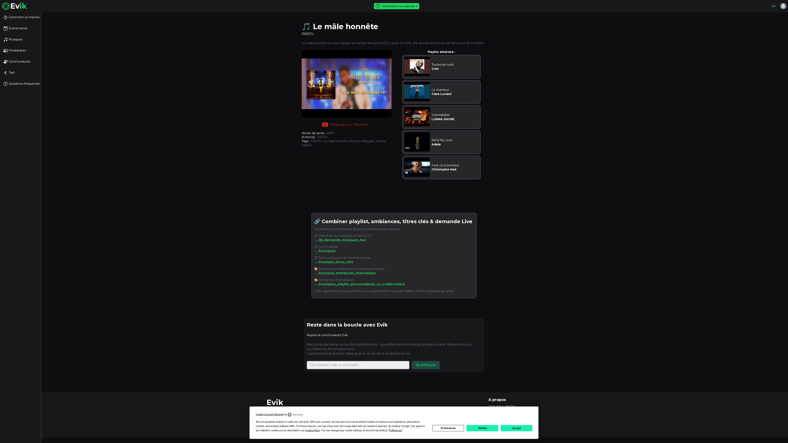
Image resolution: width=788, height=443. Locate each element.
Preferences (448, 428)
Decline (482, 428)
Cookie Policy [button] (312, 430)
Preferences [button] (395, 430)
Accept (516, 428)
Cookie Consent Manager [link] (270, 414)
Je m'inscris (426, 365)
